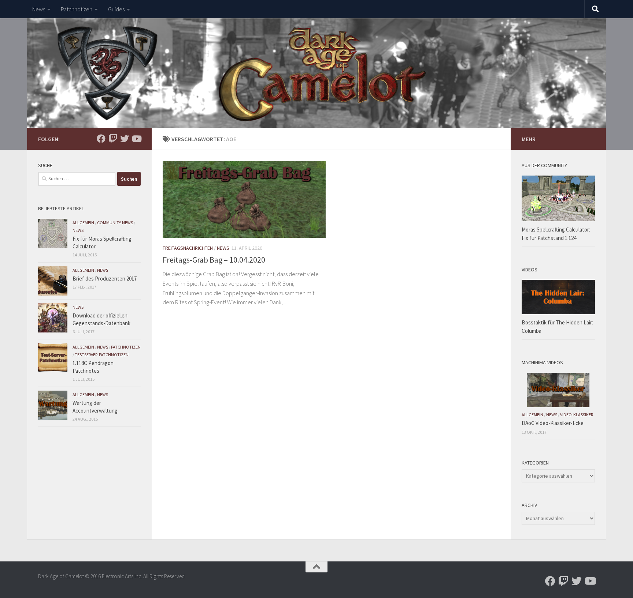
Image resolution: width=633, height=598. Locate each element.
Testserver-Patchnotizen (102, 354)
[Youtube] (136, 138)
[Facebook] (101, 138)
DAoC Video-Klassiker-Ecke (553, 423)
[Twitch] (112, 138)
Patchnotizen (76, 9)
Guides (116, 9)
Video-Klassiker (576, 414)
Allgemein (83, 222)
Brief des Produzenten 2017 (105, 278)
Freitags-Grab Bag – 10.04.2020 (214, 260)
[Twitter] (124, 138)
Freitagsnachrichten (188, 248)
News (38, 9)
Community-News (115, 222)
